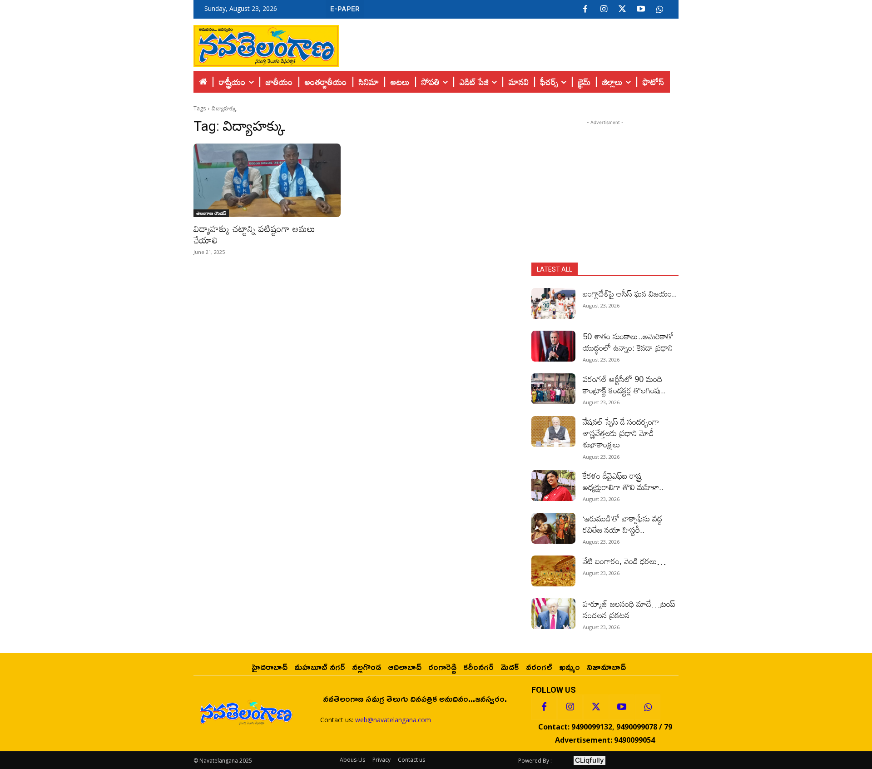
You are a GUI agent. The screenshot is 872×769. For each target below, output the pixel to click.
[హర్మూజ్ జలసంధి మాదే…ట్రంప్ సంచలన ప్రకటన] (553, 613)
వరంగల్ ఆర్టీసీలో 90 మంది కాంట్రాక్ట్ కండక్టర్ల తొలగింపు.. (624, 384)
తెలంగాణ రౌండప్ (211, 213)
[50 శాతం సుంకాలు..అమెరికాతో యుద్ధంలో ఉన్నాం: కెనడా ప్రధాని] (553, 346)
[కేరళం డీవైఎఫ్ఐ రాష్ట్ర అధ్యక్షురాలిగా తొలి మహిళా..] (553, 485)
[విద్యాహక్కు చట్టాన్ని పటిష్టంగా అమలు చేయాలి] (267, 180)
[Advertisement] (508, 43)
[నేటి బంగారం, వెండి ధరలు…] (553, 571)
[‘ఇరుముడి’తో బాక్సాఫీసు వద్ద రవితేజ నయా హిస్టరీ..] (553, 528)
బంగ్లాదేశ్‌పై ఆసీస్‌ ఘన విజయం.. (629, 293)
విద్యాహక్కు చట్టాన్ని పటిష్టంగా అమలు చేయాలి (254, 234)
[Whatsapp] (647, 707)
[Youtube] (641, 9)
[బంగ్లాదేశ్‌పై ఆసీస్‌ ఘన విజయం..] (553, 303)
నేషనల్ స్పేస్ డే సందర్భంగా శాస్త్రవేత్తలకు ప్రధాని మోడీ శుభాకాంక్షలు (621, 432)
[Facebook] (585, 9)
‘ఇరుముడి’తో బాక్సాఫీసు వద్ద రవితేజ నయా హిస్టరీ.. (622, 524)
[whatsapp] (659, 9)
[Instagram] (603, 9)
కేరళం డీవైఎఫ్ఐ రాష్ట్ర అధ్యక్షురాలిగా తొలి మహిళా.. (623, 481)
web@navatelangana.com (393, 719)
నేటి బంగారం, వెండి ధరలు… (624, 561)
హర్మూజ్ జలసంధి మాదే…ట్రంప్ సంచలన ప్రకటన (629, 609)
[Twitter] (622, 9)
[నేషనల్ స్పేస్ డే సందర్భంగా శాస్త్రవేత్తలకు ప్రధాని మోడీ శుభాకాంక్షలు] (553, 431)
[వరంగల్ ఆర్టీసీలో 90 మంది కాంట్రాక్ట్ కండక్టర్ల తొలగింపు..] (553, 388)
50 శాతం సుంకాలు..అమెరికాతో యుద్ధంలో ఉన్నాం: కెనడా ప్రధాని (628, 342)
